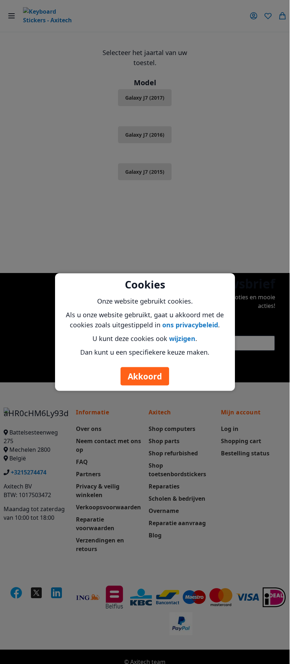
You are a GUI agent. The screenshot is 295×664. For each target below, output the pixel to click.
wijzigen (182, 338)
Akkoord (145, 376)
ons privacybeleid (190, 324)
